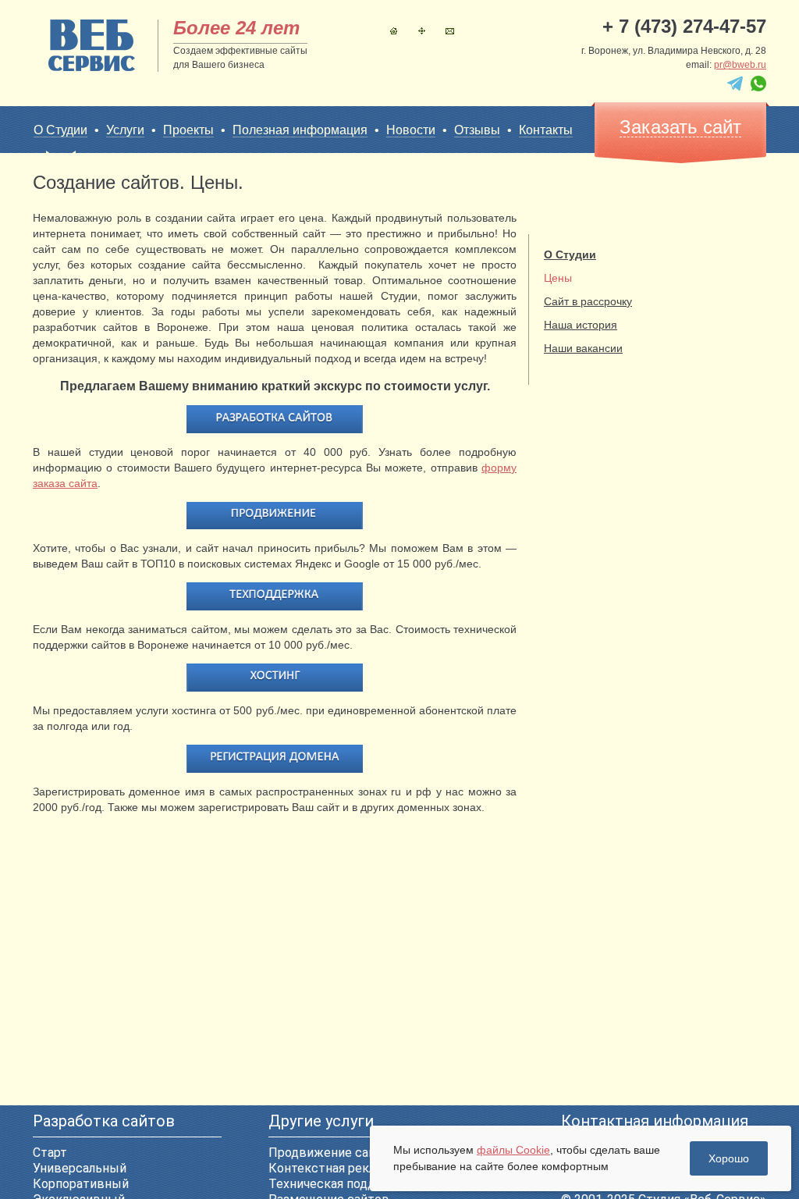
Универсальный (79, 1168)
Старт (50, 1152)
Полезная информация (300, 130)
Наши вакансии (583, 348)
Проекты (188, 130)
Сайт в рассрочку (588, 301)
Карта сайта (422, 31)
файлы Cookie (513, 1150)
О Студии (60, 130)
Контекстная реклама (332, 1168)
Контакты (450, 31)
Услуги (125, 130)
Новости (410, 130)
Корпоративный (81, 1183)
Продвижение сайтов (332, 1152)
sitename (92, 45)
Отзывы (477, 130)
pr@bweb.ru (740, 64)
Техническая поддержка (340, 1183)
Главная (394, 31)
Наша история (580, 324)
